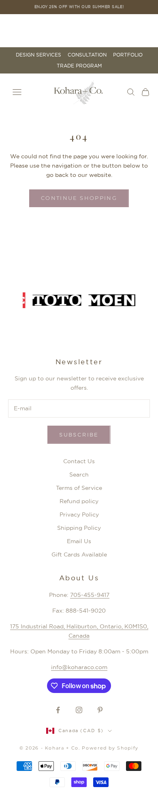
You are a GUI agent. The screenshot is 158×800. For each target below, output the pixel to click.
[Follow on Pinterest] (100, 710)
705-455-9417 (89, 594)
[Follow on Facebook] (58, 710)
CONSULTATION (87, 55)
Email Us (79, 541)
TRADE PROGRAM (79, 66)
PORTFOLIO (128, 55)
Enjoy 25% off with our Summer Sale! (79, 6)
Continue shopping (79, 198)
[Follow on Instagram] (79, 710)
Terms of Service (79, 487)
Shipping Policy (79, 527)
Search (79, 474)
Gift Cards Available (79, 554)
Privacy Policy (79, 514)
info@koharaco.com (79, 667)
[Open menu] (17, 92)
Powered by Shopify (110, 748)
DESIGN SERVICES (38, 55)
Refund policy (79, 501)
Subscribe (78, 434)
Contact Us (79, 461)
